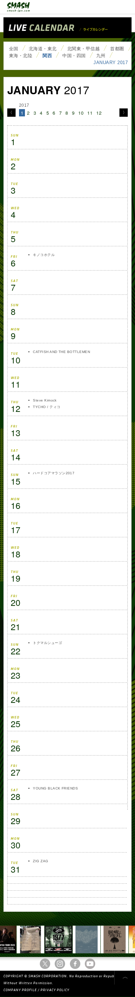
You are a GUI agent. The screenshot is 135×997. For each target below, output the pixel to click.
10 (80, 112)
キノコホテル (44, 255)
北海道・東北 (43, 48)
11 (89, 112)
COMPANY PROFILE (20, 990)
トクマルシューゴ (47, 643)
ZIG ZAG (40, 861)
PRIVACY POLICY (54, 990)
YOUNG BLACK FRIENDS (55, 788)
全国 (13, 48)
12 (98, 112)
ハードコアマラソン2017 (53, 473)
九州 (101, 55)
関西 (47, 55)
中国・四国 (74, 55)
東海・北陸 (20, 55)
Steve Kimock (45, 400)
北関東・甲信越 (83, 48)
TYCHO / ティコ (46, 407)
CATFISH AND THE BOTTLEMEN (61, 352)
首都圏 (117, 48)
